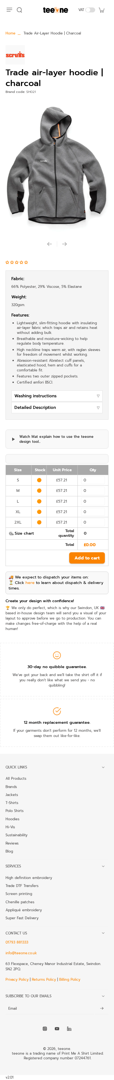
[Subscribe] (101, 1008)
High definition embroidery (29, 877)
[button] (17, 262)
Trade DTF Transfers (22, 885)
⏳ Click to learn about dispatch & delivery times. (56, 585)
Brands (11, 786)
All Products (16, 778)
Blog (9, 851)
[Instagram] (45, 1029)
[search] (19, 9)
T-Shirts (12, 802)
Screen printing (19, 893)
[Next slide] (64, 244)
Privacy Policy (18, 979)
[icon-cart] (101, 9)
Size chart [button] (24, 533)
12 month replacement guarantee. (57, 722)
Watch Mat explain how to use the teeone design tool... (56, 439)
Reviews (12, 843)
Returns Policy (44, 979)
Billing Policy (69, 979)
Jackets (12, 794)
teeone (64, 1048)
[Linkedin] (69, 1029)
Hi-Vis (10, 826)
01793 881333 (17, 942)
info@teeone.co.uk (21, 953)
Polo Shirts (15, 810)
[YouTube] (57, 1029)
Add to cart (87, 558)
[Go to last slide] (49, 244)
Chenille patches (20, 901)
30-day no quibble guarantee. (57, 667)
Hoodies (12, 818)
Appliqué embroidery (24, 909)
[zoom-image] (57, 166)
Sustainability (16, 834)
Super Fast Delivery (22, 917)
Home (10, 33)
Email (12, 1008)
